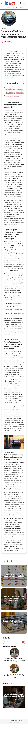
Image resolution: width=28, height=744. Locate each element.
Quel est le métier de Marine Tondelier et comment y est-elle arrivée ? (14, 598)
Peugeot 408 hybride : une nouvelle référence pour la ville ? (14, 87)
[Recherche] (20, 3)
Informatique (7, 41)
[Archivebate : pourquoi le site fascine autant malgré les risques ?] (14, 653)
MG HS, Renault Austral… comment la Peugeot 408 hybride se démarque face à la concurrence (15, 93)
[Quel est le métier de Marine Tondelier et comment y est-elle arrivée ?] (14, 668)
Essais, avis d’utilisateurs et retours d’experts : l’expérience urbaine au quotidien (15, 95)
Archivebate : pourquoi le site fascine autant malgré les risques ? (14, 659)
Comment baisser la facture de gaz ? (14, 622)
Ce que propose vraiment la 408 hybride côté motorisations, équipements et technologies (14, 90)
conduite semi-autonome (10, 75)
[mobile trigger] (2, 3)
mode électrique (18, 148)
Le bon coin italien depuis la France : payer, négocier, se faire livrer (14, 696)
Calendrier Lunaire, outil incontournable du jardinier (14, 575)
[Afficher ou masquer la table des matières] (21, 83)
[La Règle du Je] (10, 3)
